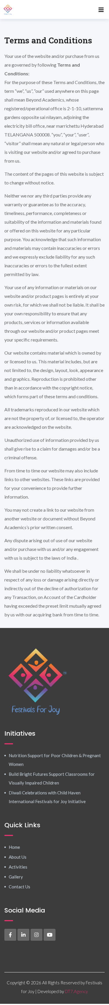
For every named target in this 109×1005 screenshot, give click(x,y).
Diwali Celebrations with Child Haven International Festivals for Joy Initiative (47, 797)
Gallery (16, 876)
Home (14, 847)
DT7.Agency (76, 991)
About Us (17, 857)
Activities (18, 866)
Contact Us (19, 886)
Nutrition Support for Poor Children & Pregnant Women (55, 760)
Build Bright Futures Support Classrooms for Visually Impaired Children (52, 778)
